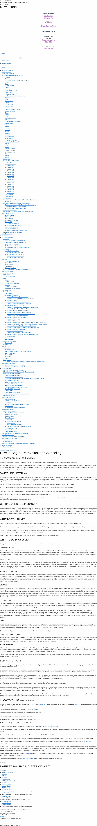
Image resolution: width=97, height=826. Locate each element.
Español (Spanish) (10, 150)
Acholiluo (7, 77)
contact (3, 67)
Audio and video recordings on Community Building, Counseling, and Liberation (24, 361)
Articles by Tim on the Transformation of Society (15, 433)
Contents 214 (10, 189)
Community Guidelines (28, 758)
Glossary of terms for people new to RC (15, 366)
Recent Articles (9, 196)
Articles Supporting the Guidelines (14, 245)
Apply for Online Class (12, 295)
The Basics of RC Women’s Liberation (15, 407)
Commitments (8, 343)
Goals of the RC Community (12, 244)
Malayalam (8, 133)
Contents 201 (10, 167)
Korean (7, 131)
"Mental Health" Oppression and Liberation (16, 387)
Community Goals (8, 271)
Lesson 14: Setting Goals (13, 319)
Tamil (6, 153)
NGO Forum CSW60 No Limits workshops (16, 401)
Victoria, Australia (9, 281)
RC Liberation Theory (10, 217)
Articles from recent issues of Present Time (16, 230)
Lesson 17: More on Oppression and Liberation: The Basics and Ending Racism (27, 324)
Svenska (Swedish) (10, 152)
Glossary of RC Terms (9, 363)
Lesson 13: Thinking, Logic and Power (17, 317)
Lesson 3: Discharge (12, 300)
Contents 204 (10, 172)
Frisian (7, 107)
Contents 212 (10, 186)
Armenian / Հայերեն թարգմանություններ (17, 80)
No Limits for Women (8, 397)
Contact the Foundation (11, 431)
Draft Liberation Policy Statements (12, 373)
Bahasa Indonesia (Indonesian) (13, 121)
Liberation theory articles (9, 395)
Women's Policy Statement (12, 380)
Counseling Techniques (9, 341)
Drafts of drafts (9, 390)
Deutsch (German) (10, 111)
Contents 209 (10, 181)
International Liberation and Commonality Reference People (18, 372)
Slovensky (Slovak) (10, 148)
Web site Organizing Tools (12, 251)
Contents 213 (10, 188)
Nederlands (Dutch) (10, 94)
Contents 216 (10, 193)
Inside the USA (9, 264)
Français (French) (9, 106)
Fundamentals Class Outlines (14, 225)
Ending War (8, 356)
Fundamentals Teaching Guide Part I (16, 208)
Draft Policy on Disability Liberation (14, 382)
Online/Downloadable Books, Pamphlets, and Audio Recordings (19, 199)
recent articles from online (48, 726)
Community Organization (8, 237)
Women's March (9, 406)
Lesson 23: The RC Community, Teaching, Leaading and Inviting (23, 334)
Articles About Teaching (13, 223)
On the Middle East (10, 353)
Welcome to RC (7, 344)
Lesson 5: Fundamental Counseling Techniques (19, 303)
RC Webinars (6, 274)
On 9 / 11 (7, 358)
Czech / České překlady (11, 90)
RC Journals (8, 198)
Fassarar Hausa (9, 101)
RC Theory (8, 201)
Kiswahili (7, 130)
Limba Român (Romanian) (12, 142)
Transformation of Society (11, 220)
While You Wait (11, 336)
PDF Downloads (9, 194)
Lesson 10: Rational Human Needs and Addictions (20, 312)
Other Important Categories (12, 228)
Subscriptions (6, 159)
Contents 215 (10, 191)
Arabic (6, 84)
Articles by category (8, 213)
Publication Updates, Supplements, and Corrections (16, 203)
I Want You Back (48, 48)
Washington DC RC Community (13, 288)
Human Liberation (6, 368)
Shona (7, 147)
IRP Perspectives (9, 349)
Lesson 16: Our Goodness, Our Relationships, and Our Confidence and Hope (27, 322)
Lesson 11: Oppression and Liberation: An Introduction (21, 314)
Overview (9, 419)
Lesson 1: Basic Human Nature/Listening (17, 297)
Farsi (6, 99)
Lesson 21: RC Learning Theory (15, 331)
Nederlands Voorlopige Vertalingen (16, 96)
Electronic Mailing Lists (9, 273)
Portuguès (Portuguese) (11, 140)
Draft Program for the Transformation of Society (17, 394)
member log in (5, 60)
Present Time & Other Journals (11, 160)
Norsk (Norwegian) (10, 136)
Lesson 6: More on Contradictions (15, 305)
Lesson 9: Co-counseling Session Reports (18, 310)
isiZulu (7, 125)
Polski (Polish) (9, 138)
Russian (7, 143)
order (76, 704)
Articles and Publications (8, 73)
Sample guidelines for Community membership (17, 247)
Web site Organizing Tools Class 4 (15, 257)
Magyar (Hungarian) (10, 118)
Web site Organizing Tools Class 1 (15, 252)
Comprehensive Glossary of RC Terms (15, 365)
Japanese (7, 126)
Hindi (6, 116)
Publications (8, 402)
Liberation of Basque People (12, 384)
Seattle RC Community (11, 286)
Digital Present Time (48, 26)
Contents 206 (10, 176)
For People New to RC (7, 70)
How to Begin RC (9, 339)
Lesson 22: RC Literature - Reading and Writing (19, 332)
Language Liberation (8, 409)
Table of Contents (48, 40)
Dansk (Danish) (9, 92)
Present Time (8, 162)
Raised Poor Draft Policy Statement (14, 385)
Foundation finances (10, 430)
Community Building (10, 215)
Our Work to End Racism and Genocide (13, 370)
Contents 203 (10, 171)
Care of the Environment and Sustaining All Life (19, 426)
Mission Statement (10, 399)
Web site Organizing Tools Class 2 (15, 254)
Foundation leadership (11, 428)
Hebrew (7, 114)
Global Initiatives (11, 423)
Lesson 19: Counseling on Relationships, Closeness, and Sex (23, 327)
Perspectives (6, 348)
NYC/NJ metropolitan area (12, 283)
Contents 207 (10, 177)
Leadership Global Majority (14, 421)
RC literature (5, 235)
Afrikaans (7, 79)
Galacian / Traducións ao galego (13, 109)
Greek (6, 113)
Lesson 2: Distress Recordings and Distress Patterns (20, 298)
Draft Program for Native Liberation (14, 377)
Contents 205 (10, 174)
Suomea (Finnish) (9, 104)
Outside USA (8, 263)
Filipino (7, 102)
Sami (6, 145)
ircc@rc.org (3, 816)
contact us (42, 704)
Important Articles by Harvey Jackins (12, 232)
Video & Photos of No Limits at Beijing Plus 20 (17, 404)
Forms (5, 259)
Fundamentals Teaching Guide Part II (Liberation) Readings (20, 205)
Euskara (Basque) (9, 85)
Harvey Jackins (7, 360)
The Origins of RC (6, 72)
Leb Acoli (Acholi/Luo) (7, 772)
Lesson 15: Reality (11, 320)
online (35, 709)
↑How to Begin (12, 450)
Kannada (7, 128)
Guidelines (6, 239)
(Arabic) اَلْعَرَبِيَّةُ (5, 775)
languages (29, 753)
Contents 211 (10, 184)
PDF (50, 42)
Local (4, 278)
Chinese (7, 87)
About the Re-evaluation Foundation (14, 412)
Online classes (9, 293)
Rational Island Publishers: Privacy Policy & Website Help (18, 211)
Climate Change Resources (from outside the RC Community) (19, 443)
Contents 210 (10, 182)
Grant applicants (9, 416)
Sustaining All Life (8, 441)
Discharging (48, 16)
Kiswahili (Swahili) (6, 803)
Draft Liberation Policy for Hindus (13, 375)
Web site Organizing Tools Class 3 (15, 256)
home (3, 53)
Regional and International (12, 261)
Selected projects (9, 418)
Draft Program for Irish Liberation (13, 392)
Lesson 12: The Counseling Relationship (17, 315)
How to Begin (6, 291)
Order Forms (8, 266)
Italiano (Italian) (9, 123)
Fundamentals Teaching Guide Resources (16, 206)
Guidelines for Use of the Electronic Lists (15, 242)
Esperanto (7, 97)
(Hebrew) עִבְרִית (6, 792)
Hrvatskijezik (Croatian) (11, 89)
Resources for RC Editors (9, 210)
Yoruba (7, 157)
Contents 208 (10, 179)
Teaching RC (8, 222)
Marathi (7, 135)
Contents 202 (10, 169)
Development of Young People (15, 424)
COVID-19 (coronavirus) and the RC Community (15, 269)
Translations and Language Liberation (13, 75)
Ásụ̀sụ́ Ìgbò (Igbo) (6, 796)
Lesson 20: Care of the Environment (16, 329)
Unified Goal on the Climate (10, 438)
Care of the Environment (11, 227)
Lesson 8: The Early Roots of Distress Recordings (19, 309)
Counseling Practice (7, 290)
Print (46, 42)
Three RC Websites (7, 445)
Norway (7, 280)
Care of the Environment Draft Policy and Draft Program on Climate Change (24, 378)
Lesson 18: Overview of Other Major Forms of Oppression (21, 326)
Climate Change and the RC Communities (14, 436)
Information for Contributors (12, 414)
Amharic (7, 82)
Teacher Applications (10, 268)
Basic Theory (6, 346)
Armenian (4, 777)
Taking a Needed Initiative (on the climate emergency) (19, 351)
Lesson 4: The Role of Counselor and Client (18, 302)
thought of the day (6, 63)
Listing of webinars (10, 276)
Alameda (7, 285)
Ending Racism (9, 218)
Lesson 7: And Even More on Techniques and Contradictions (22, 307)
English (4, 770)
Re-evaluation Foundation (10, 411)
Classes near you (9, 338)
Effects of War (49, 18)
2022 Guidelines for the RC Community (15, 240)
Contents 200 (10, 165)
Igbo (6, 119)
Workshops (6, 249)
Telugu (7, 155)
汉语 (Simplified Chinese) (8, 781)
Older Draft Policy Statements (12, 389)
